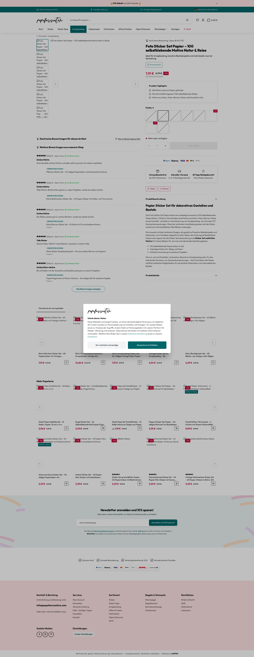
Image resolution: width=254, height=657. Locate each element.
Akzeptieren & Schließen (147, 345)
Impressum (92, 336)
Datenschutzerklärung (137, 333)
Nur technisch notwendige (107, 345)
